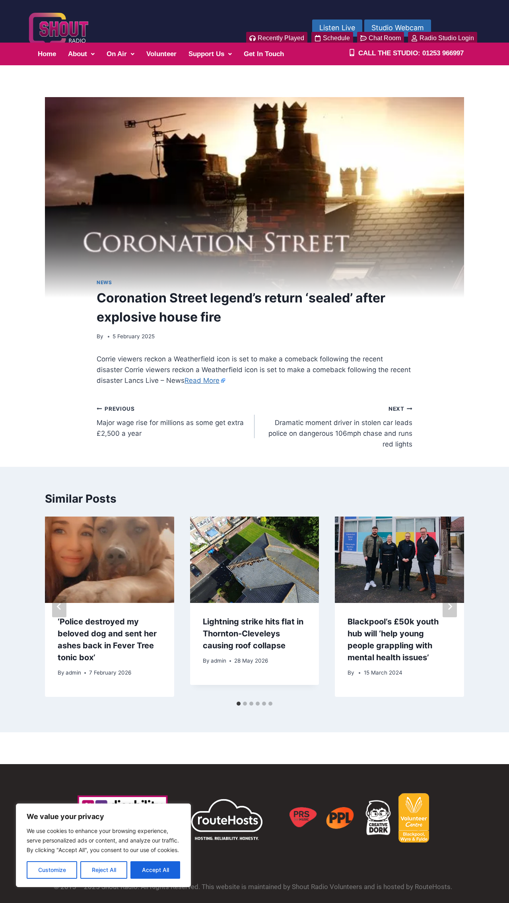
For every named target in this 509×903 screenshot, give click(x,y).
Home (47, 54)
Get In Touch (264, 54)
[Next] (450, 606)
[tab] (239, 704)
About (77, 54)
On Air (117, 54)
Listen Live (337, 27)
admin (73, 672)
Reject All (104, 869)
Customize (52, 869)
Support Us (206, 54)
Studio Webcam (397, 27)
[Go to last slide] (59, 606)
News (104, 282)
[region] (103, 845)
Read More (202, 380)
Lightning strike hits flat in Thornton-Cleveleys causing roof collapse (253, 633)
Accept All (155, 869)
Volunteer (161, 54)
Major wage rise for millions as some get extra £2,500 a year (170, 421)
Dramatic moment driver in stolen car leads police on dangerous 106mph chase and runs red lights (340, 427)
